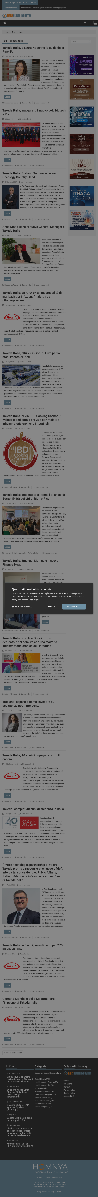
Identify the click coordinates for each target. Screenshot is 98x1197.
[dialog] (49, 598)
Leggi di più (34, 599)
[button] (22, 606)
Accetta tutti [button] (74, 606)
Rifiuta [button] (52, 606)
